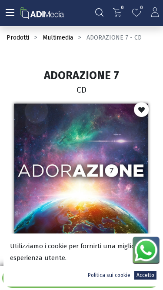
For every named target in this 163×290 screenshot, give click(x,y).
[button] (141, 109)
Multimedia (58, 37)
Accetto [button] (145, 275)
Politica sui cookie (109, 275)
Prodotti (18, 37)
